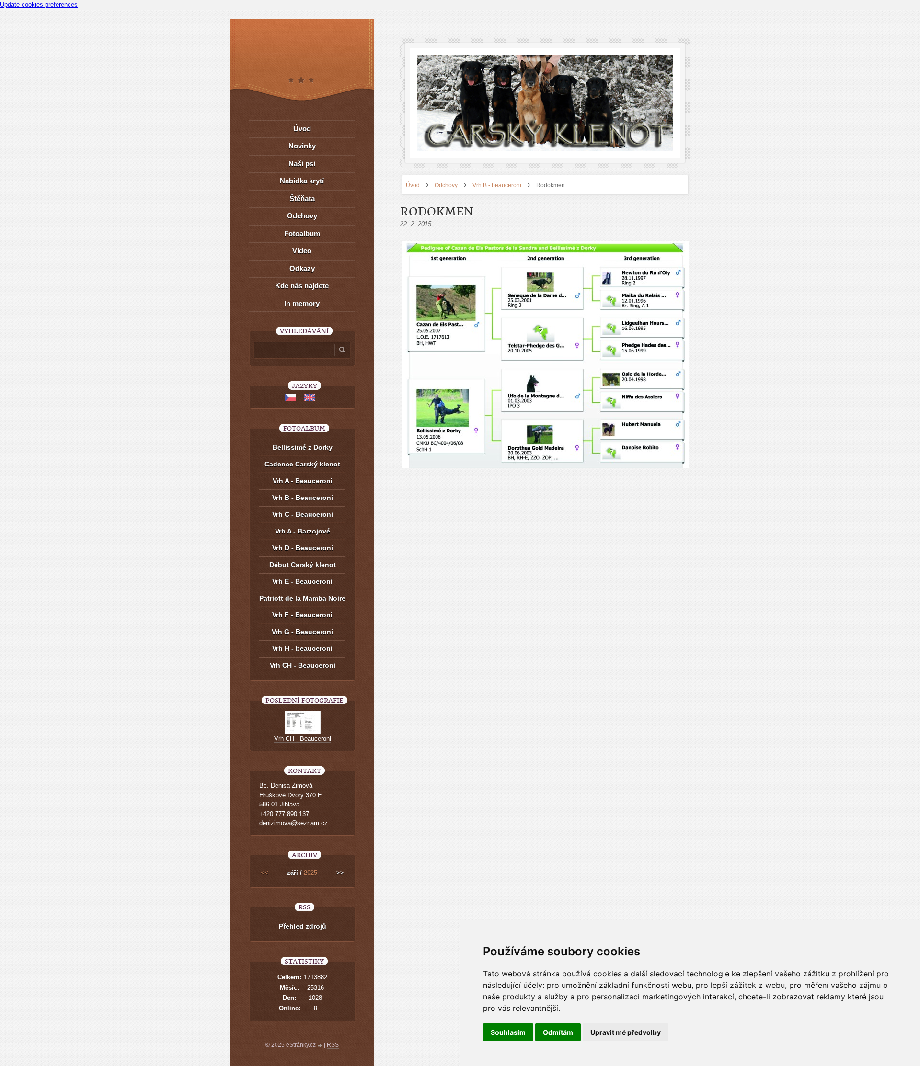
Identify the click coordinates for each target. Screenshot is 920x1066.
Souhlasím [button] (508, 1032)
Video (301, 251)
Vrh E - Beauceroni (302, 581)
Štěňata (302, 198)
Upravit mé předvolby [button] (625, 1032)
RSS (333, 1045)
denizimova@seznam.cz (293, 823)
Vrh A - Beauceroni (303, 481)
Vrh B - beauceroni (496, 185)
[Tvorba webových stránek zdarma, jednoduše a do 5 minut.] (320, 1045)
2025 (310, 872)
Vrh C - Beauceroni (302, 514)
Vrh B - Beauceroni (302, 497)
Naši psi (301, 163)
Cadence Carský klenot (302, 464)
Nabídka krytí (302, 181)
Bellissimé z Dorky (303, 447)
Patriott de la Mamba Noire (302, 598)
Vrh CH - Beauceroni (302, 665)
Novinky (302, 146)
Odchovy (446, 185)
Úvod (413, 185)
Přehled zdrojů (302, 926)
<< (264, 872)
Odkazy (302, 268)
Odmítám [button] (558, 1032)
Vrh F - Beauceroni (302, 615)
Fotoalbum (302, 233)
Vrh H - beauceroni (302, 648)
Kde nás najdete (302, 286)
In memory (302, 303)
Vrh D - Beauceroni (302, 548)
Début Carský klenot (302, 564)
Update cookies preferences (39, 4)
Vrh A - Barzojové (302, 531)
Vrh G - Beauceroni (302, 631)
